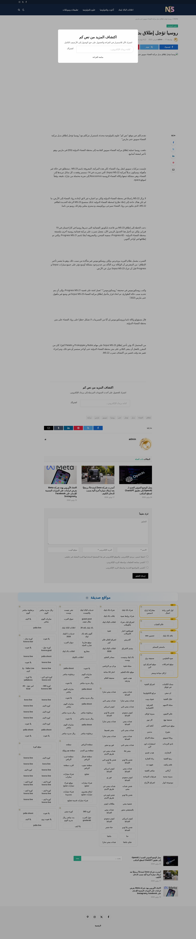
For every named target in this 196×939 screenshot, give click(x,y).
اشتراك (70, 48)
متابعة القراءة (98, 57)
